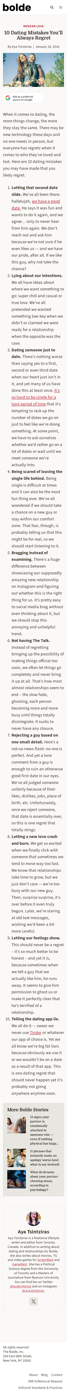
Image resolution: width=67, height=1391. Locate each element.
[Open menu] (60, 7)
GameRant (19, 1264)
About (33, 1374)
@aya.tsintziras (33, 1290)
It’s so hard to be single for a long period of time (36, 397)
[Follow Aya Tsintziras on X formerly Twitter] (33, 1301)
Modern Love (33, 26)
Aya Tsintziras (22, 46)
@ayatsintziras (20, 1286)
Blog (44, 1374)
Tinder (36, 1033)
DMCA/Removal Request (45, 1381)
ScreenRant (45, 1259)
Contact (56, 1374)
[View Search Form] (52, 7)
